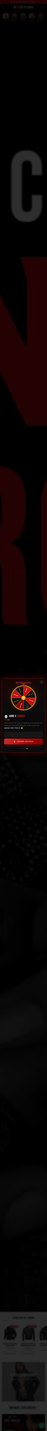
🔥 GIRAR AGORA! (23, 741)
